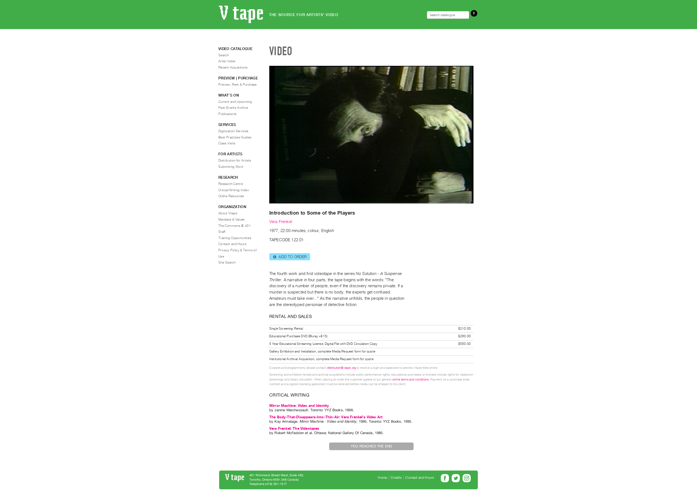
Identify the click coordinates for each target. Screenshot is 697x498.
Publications (227, 114)
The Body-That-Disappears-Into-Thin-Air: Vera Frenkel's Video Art (326, 417)
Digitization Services (233, 131)
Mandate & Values (231, 219)
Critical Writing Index (233, 190)
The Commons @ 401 (234, 226)
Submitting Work (230, 167)
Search (223, 55)
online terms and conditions (410, 379)
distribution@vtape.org (341, 368)
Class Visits (226, 143)
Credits (396, 478)
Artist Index (227, 61)
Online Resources (231, 196)
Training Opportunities (234, 238)
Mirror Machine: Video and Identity (299, 406)
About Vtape (227, 213)
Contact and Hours (232, 244)
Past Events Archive (233, 108)
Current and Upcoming (235, 102)
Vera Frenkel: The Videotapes (294, 428)
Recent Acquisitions (233, 67)
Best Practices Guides (235, 137)
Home (382, 478)
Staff (221, 232)
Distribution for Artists (234, 160)
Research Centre (230, 184)
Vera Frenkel (280, 221)
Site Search (227, 262)
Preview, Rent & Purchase (237, 84)
